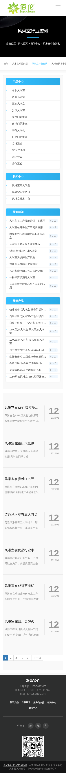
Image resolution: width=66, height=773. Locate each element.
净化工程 (17, 163)
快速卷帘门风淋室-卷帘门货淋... (27, 309)
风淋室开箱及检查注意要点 (24, 244)
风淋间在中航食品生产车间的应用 (27, 286)
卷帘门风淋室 (19, 116)
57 (28, 657)
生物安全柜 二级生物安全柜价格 (27, 356)
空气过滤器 (18, 150)
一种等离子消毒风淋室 (22, 277)
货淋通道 (17, 143)
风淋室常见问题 (21, 185)
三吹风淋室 (18, 103)
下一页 (37, 657)
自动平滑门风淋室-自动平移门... (27, 316)
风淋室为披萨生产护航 (22, 257)
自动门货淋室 (19, 136)
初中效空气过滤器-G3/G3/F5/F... (28, 349)
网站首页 (23, 43)
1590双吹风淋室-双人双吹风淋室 (26, 331)
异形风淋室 (18, 110)
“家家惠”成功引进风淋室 (23, 250)
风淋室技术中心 (21, 198)
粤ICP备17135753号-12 (15, 765)
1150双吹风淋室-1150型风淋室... (28, 376)
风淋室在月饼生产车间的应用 (26, 227)
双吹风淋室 (18, 97)
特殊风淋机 (18, 130)
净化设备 (17, 156)
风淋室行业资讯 (21, 192)
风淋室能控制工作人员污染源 (26, 270)
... (22, 657)
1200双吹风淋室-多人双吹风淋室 (26, 341)
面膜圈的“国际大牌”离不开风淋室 (27, 235)
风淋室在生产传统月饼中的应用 (27, 220)
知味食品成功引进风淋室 (23, 264)
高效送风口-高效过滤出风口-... (26, 363)
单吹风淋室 (18, 90)
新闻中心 (35, 43)
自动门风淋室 (19, 123)
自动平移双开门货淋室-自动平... (27, 322)
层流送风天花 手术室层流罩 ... (26, 369)
